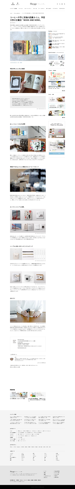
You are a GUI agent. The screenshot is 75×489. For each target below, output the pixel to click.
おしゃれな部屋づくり (13, 457)
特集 (44, 472)
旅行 (45, 460)
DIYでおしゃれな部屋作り (38, 432)
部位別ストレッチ (34, 435)
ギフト (34, 460)
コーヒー (45, 454)
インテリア (11, 434)
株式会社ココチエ (16, 481)
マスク (57, 457)
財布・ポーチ (23, 439)
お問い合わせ (56, 477)
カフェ (45, 453)
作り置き (23, 454)
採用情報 (35, 480)
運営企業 (39, 480)
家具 (18, 434)
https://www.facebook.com (42, 93)
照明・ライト (22, 434)
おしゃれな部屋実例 (21, 432)
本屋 (21, 62)
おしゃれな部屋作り (13, 432)
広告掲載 (32, 480)
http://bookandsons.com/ (22, 347)
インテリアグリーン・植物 (29, 434)
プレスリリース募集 (27, 480)
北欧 (33, 457)
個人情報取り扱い (12, 480)
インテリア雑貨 (36, 434)
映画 (45, 457)
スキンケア (23, 457)
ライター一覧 (56, 474)
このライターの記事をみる (41, 362)
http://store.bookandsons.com (41, 233)
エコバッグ (57, 454)
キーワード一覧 (57, 472)
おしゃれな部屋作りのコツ (29, 432)
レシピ (22, 453)
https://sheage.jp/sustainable (19, 360)
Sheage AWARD (57, 471)
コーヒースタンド (13, 62)
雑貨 (18, 440)
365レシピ (45, 477)
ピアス (34, 454)
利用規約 (17, 480)
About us (21, 480)
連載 (44, 474)
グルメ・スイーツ (23, 440)
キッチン (11, 454)
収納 (10, 458)
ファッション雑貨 (12, 439)
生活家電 (11, 437)
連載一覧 (63, 117)
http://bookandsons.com (42, 108)
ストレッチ (11, 435)
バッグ (19, 439)
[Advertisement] (19, 377)
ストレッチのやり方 (21, 435)
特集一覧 (63, 90)
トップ (11, 13)
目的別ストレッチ (27, 435)
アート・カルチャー (17, 13)
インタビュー (58, 460)
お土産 (57, 453)
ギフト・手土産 (12, 440)
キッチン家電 (20, 437)
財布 (33, 453)
